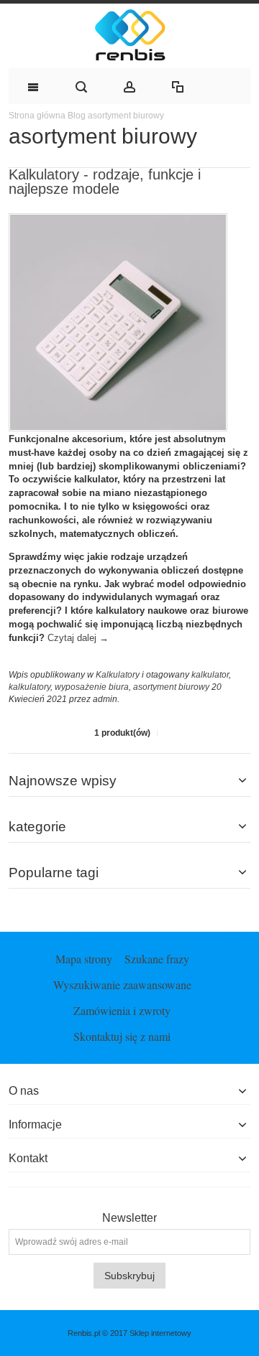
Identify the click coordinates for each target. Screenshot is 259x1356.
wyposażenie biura (92, 687)
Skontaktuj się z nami (122, 1036)
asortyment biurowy (171, 687)
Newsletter (129, 1218)
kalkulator (210, 675)
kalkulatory (29, 687)
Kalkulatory (118, 675)
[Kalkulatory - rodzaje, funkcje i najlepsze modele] (118, 220)
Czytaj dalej (78, 637)
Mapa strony (83, 958)
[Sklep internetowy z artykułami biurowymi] (129, 36)
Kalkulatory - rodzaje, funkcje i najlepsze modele (105, 182)
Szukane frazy (156, 958)
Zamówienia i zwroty (122, 1010)
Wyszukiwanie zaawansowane (122, 984)
